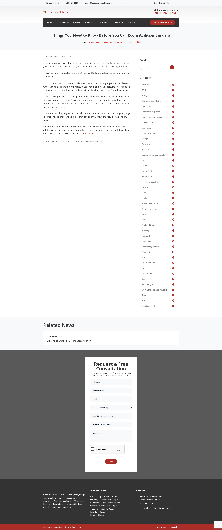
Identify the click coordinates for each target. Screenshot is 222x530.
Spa (143, 279)
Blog (155, 3)
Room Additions (96, 141)
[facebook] (44, 514)
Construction (147, 122)
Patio (144, 219)
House (145, 187)
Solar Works (147, 273)
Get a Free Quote (163, 22)
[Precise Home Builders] (55, 11)
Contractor (146, 128)
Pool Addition (148, 225)
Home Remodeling (150, 182)
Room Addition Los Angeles (78, 141)
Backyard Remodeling (151, 101)
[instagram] (47, 514)
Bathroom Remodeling (152, 117)
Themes (145, 295)
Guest (144, 160)
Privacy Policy (173, 527)
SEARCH (172, 67)
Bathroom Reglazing (151, 112)
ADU (144, 90)
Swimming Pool (149, 284)
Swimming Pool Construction (155, 290)
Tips (144, 300)
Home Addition (148, 171)
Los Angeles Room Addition (56, 141)
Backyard (146, 95)
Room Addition (51, 56)
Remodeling (147, 241)
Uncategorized (148, 306)
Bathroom (146, 106)
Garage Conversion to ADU (153, 155)
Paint (144, 214)
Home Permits (148, 176)
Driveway (146, 144)
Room (144, 257)
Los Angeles (89, 133)
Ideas (144, 192)
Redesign (146, 230)
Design (145, 139)
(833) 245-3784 (72, 3)
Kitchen (145, 198)
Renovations (147, 252)
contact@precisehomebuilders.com (98, 3)
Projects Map (164, 3)
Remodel (146, 236)
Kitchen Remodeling (151, 203)
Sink (144, 268)
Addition (145, 84)
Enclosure (146, 149)
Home (83, 42)
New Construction (150, 209)
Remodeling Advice (150, 246)
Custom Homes (149, 133)
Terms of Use (160, 527)
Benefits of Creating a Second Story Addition (69, 340)
